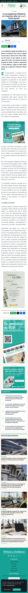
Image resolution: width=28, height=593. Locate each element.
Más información (11, 585)
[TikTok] (16, 556)
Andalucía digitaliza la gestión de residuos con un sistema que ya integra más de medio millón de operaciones (13, 513)
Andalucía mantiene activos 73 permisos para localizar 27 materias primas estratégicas (13, 459)
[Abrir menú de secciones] (2, 5)
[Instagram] (14, 556)
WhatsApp (4, 46)
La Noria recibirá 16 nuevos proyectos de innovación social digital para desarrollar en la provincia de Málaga (15, 428)
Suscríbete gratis (14, 578)
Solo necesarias (7, 589)
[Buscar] (26, 1)
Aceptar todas (17, 589)
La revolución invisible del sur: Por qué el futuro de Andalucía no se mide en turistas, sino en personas (15, 406)
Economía (14, 11)
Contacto (15, 1)
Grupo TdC (14, 568)
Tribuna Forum (14, 570)
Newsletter (9, 1)
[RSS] (19, 555)
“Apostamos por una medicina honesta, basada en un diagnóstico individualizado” (15, 412)
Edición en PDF (14, 561)
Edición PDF (3, 1)
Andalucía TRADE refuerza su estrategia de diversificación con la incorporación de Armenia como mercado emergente (13, 485)
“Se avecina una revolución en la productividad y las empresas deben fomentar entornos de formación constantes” (14, 398)
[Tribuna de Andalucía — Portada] (11, 5)
